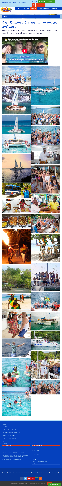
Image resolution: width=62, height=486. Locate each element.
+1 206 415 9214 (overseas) (19, 2)
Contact (5, 443)
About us (35, 460)
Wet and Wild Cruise (9, 435)
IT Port (34, 474)
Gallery (4, 440)
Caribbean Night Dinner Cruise (12, 432)
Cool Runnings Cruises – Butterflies (12, 449)
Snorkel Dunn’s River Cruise (11, 430)
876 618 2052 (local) (7, 2)
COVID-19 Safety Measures (40, 461)
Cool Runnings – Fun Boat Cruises (12, 459)
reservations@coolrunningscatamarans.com (13, 4)
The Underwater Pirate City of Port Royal (13, 452)
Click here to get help (54, 484)
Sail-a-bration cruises (10, 438)
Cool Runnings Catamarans (20, 472)
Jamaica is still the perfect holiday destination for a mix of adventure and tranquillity (15, 455)
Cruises (5, 426)
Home (4, 424)
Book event (36, 463)
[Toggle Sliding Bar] (60, 8)
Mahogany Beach (7, 442)
